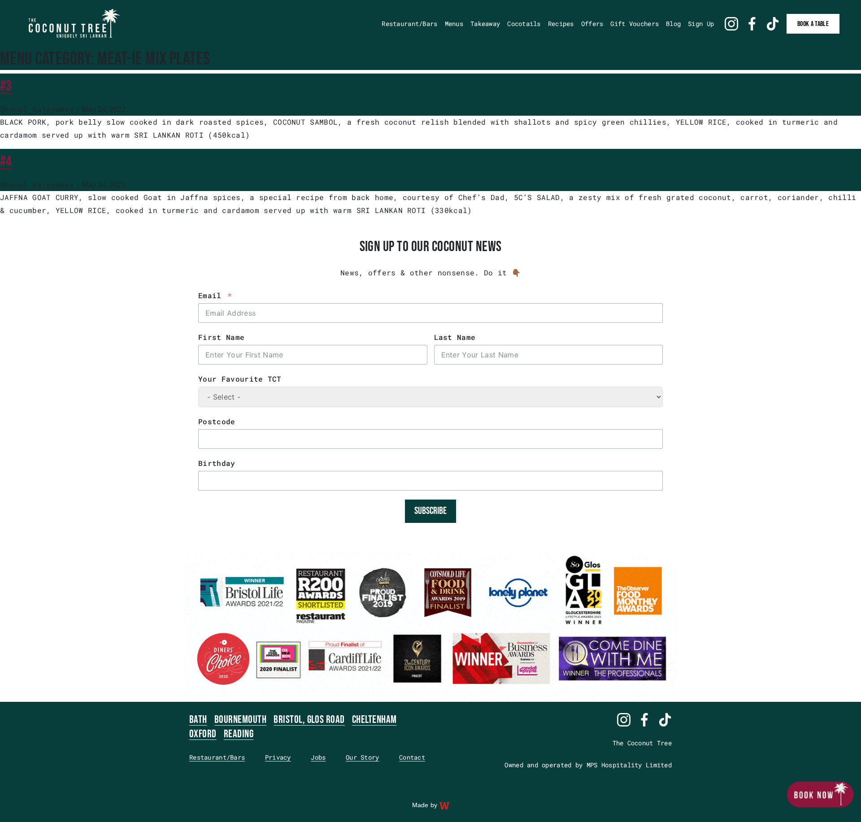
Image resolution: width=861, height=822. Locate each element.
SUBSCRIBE (430, 511)
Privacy (278, 757)
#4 (6, 161)
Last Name (455, 337)
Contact (412, 757)
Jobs (318, 757)
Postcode (216, 421)
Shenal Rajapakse (37, 109)
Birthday (216, 463)
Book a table (813, 24)
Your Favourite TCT (240, 378)
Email (210, 295)
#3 (6, 86)
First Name (221, 337)
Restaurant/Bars (217, 757)
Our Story (362, 757)
